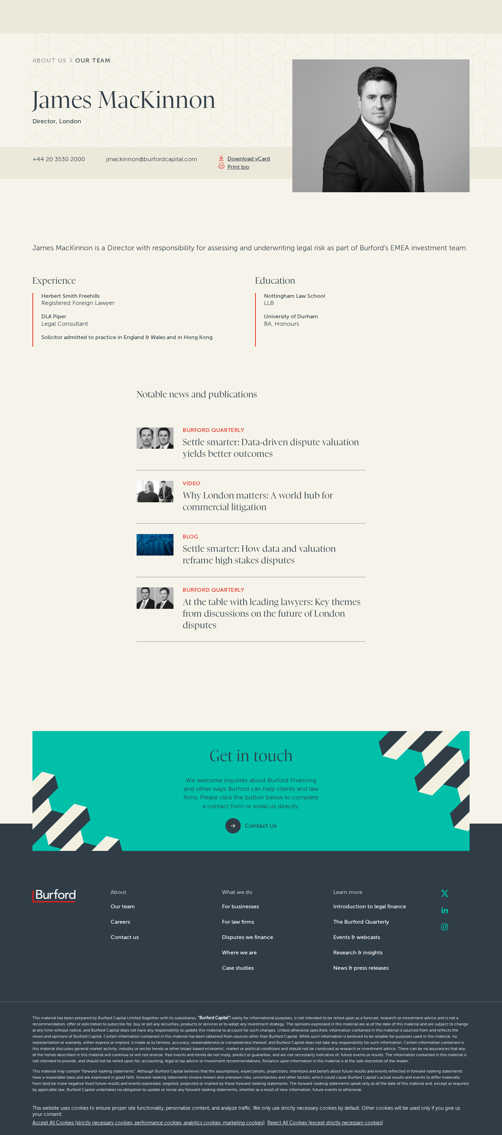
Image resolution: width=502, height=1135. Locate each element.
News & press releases (361, 968)
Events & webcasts (356, 937)
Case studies (238, 968)
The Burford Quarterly (361, 922)
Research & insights (357, 952)
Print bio (238, 167)
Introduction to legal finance (369, 906)
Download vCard (248, 158)
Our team (93, 60)
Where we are (239, 952)
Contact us (125, 937)
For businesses (240, 906)
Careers (120, 922)
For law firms (238, 922)
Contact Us (261, 825)
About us (49, 60)
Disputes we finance (247, 937)
